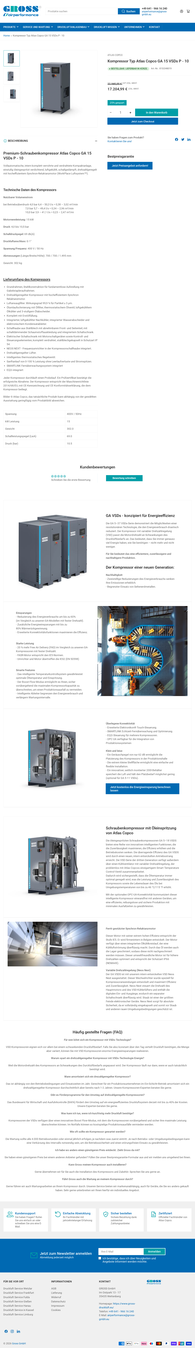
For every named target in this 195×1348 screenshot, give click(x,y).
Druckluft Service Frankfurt (18, 1292)
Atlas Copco (115, 55)
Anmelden (154, 1251)
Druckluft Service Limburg (18, 1314)
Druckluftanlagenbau (72, 27)
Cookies (56, 1310)
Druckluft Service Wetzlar (17, 1288)
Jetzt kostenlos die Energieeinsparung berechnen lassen (140, 788)
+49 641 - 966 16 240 (121, 1311)
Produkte (9, 27)
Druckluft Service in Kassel (18, 1310)
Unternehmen (133, 27)
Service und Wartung (36, 27)
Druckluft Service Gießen (17, 1301)
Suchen (130, 11)
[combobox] (92, 11)
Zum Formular (124, 201)
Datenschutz (58, 1301)
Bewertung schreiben (124, 478)
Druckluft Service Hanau (17, 1305)
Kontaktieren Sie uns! (120, 141)
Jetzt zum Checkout (142, 121)
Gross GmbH (19, 1343)
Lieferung (56, 1292)
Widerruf (56, 1297)
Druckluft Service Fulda (16, 1297)
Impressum (57, 1305)
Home (6, 35)
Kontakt (154, 27)
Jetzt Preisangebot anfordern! (130, 165)
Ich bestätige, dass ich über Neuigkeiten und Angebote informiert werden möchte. (129, 1260)
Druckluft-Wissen (105, 27)
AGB (53, 1288)
